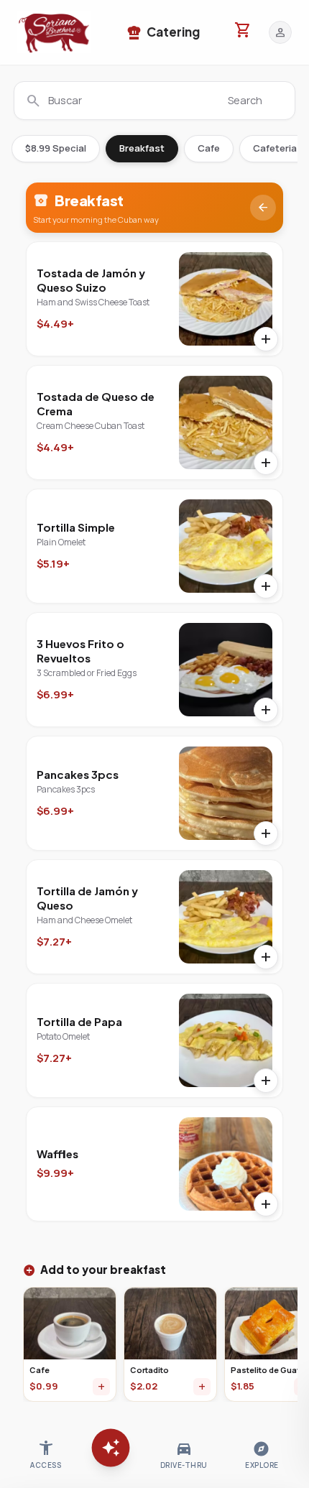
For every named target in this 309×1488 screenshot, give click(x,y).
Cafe (209, 148)
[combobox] (154, 100)
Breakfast (142, 148)
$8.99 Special (55, 148)
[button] (54, 32)
